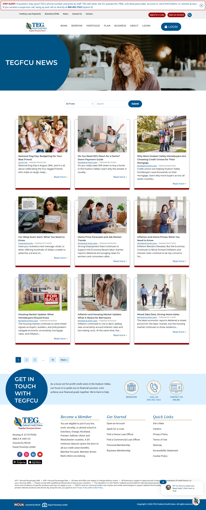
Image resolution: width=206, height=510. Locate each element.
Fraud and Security (25, 243)
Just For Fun (22, 162)
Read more (60, 176)
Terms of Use (160, 439)
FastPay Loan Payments (30, 14)
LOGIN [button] (173, 26)
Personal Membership (118, 445)
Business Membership (118, 450)
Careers (89, 14)
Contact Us (77, 14)
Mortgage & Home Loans (87, 162)
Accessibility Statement (165, 450)
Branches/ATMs (52, 14)
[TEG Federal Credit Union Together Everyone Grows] (36, 26)
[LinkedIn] (33, 454)
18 (52, 359)
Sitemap (157, 445)
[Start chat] (195, 501)
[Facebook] (19, 454)
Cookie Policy (160, 456)
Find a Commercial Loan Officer (123, 439)
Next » (64, 359)
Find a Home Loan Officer (120, 434)
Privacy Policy (160, 434)
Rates (65, 14)
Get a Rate (158, 423)
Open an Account (176, 15)
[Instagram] (26, 454)
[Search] (190, 15)
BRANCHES (131, 397)
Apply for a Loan (157, 15)
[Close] (201, 5)
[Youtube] (40, 454)
